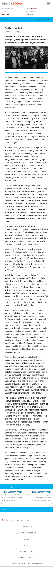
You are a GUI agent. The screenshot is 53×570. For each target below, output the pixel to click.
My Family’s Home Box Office (41, 501)
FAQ (27, 545)
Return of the (8, 501)
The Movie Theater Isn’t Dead (12, 495)
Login (12, 520)
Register (5, 520)
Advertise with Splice (27, 533)
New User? (5, 14)
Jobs (27, 539)
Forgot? (34, 9)
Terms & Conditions (27, 557)
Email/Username (7, 9)
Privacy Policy (27, 551)
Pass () (32, 9)
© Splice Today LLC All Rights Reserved (27, 564)
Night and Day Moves (43, 498)
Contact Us (27, 527)
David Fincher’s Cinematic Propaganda (15, 498)
